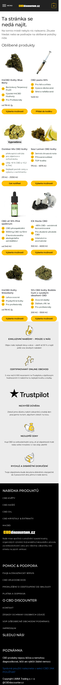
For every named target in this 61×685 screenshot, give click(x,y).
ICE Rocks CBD (39, 221)
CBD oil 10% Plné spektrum (11, 222)
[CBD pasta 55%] (44, 63)
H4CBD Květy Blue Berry (12, 81)
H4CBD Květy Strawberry (9, 291)
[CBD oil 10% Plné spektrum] (15, 204)
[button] (53, 5)
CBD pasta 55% (39, 80)
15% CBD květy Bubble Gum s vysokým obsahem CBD (43, 293)
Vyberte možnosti (14, 111)
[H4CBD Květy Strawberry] (15, 273)
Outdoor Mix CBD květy (14, 149)
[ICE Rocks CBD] (44, 204)
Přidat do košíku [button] (44, 111)
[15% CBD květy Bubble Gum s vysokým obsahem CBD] (44, 273)
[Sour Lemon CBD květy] (44, 132)
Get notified (14, 183)
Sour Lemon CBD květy (43, 149)
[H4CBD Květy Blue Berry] (15, 63)
